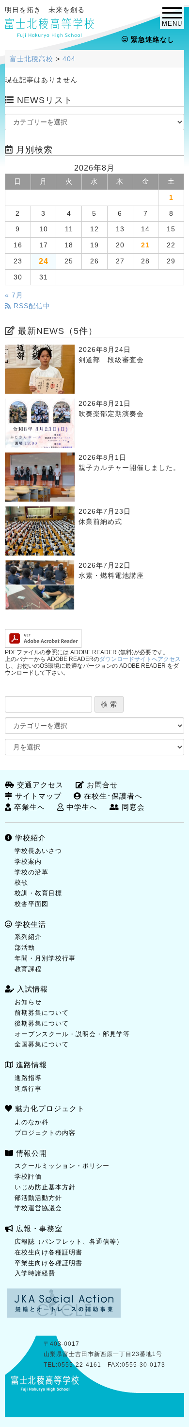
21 (145, 245)
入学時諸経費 (35, 1273)
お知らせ (28, 1002)
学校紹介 (29, 838)
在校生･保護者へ (111, 796)
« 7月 (14, 295)
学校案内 (28, 861)
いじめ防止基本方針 (45, 1187)
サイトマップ (37, 796)
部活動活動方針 (38, 1197)
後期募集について (42, 1023)
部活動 (25, 947)
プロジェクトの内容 (45, 1132)
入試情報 (31, 989)
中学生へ (80, 807)
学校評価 (28, 1176)
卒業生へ (28, 807)
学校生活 (29, 924)
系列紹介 (28, 936)
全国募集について (42, 1044)
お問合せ (101, 785)
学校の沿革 (31, 872)
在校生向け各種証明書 (48, 1252)
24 (43, 261)
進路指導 (28, 1077)
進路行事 (28, 1088)
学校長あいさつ (38, 850)
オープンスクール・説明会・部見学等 (72, 1034)
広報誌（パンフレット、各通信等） (69, 1241)
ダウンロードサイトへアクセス (140, 659)
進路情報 (30, 1065)
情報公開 (30, 1153)
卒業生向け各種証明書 (48, 1263)
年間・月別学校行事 (45, 958)
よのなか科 (31, 1122)
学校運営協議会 (38, 1208)
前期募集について (42, 1012)
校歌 (21, 882)
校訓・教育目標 (38, 893)
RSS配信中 (30, 306)
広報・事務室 (38, 1228)
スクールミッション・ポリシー (62, 1165)
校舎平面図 (31, 903)
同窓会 (132, 807)
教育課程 (28, 969)
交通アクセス (39, 785)
